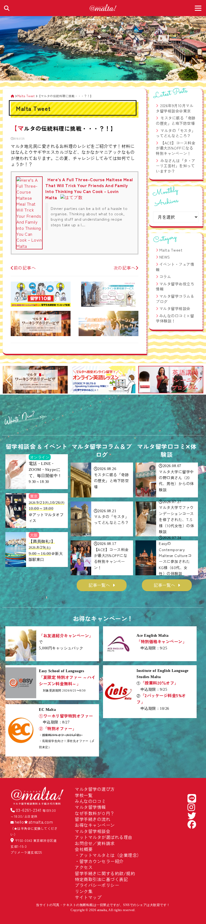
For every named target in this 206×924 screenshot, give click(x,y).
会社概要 (84, 849)
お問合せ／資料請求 (95, 843)
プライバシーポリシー (97, 885)
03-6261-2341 (29, 810)
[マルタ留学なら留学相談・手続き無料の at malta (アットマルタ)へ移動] (12, 96)
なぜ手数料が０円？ (95, 813)
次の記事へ (124, 267)
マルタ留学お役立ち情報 (175, 286)
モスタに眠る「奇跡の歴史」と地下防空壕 (176, 120)
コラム (165, 276)
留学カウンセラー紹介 (101, 861)
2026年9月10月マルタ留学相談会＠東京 (174, 108)
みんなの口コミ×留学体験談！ (175, 318)
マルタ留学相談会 (174, 308)
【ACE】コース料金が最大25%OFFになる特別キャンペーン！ (175, 148)
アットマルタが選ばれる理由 (104, 837)
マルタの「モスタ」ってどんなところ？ (176, 133)
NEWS (164, 257)
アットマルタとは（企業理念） (110, 855)
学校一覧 (84, 795)
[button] (9, 380)
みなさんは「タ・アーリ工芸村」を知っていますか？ (176, 166)
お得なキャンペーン (95, 825)
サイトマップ (88, 897)
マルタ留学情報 (90, 807)
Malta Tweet (171, 250)
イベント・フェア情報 (175, 266)
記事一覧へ (99, 585)
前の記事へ (25, 267)
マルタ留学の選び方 (95, 789)
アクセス (84, 867)
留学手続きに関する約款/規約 (105, 873)
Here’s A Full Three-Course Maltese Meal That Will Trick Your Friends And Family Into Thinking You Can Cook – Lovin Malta (89, 188)
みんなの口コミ (90, 801)
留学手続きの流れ (92, 819)
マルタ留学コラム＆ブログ (175, 298)
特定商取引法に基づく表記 (101, 879)
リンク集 (84, 891)
